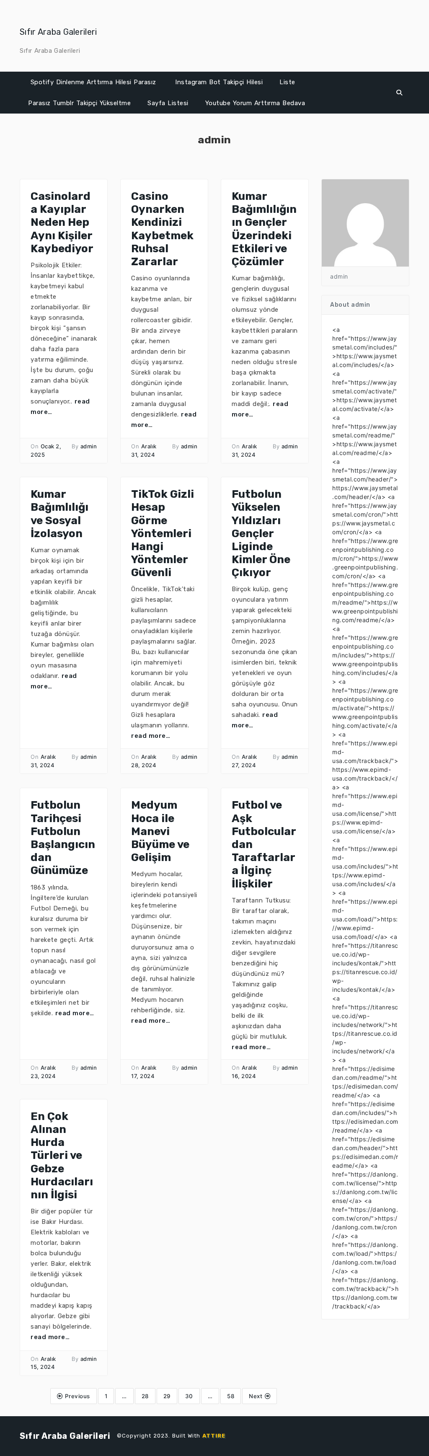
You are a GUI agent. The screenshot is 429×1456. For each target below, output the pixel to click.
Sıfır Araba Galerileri (58, 32)
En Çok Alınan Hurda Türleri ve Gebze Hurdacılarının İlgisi (62, 1155)
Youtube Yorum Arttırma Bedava (255, 103)
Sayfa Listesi (168, 103)
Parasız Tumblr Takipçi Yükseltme (79, 103)
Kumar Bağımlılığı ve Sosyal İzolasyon (59, 514)
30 (189, 1396)
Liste (287, 82)
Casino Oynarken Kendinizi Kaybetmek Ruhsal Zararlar (162, 229)
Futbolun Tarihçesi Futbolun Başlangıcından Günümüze (63, 838)
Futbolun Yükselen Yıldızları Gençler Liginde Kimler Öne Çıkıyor (261, 533)
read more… (150, 736)
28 (145, 1396)
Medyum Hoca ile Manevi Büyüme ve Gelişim (160, 831)
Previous (76, 1396)
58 (230, 1396)
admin (88, 446)
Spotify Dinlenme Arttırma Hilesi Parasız (93, 82)
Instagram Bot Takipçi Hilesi (219, 82)
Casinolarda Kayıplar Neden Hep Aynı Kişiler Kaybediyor (62, 222)
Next (257, 1396)
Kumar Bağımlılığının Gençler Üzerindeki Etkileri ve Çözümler (264, 229)
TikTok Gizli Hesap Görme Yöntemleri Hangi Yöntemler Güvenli (162, 533)
